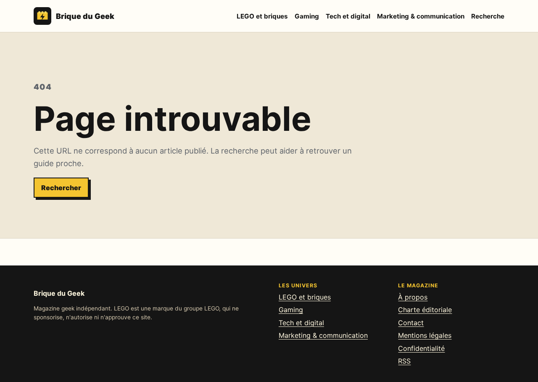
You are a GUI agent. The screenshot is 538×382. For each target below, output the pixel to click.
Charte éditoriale (425, 309)
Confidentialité (421, 348)
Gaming (307, 16)
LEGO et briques (262, 16)
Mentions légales (424, 335)
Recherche (487, 16)
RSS (404, 361)
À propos (412, 297)
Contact (411, 322)
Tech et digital (348, 16)
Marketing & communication (420, 16)
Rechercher (61, 187)
